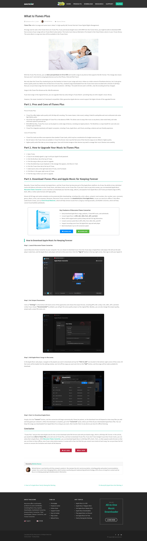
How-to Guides (55, 513)
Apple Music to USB (81, 503)
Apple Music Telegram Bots (84, 506)
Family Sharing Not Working (84, 518)
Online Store (54, 508)
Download (67, 231)
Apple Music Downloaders (83, 511)
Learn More (111, 520)
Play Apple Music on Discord (84, 513)
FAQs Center (54, 515)
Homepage (54, 503)
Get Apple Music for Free (83, 515)
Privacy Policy (35, 536)
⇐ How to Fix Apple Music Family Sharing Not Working (39, 485)
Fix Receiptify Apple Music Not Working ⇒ (111, 485)
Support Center (55, 511)
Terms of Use (27, 536)
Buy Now (119, 4)
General (59, 21)
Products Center (55, 506)
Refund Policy (55, 518)
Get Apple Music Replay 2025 (84, 508)
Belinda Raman (48, 21)
